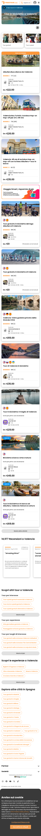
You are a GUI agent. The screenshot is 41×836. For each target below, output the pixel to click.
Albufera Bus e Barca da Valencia (17, 72)
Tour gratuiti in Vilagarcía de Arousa (16, 726)
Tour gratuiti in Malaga (11, 708)
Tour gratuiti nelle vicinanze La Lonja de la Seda (19, 647)
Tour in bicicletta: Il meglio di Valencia (20, 412)
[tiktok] (18, 781)
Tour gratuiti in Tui (30, 731)
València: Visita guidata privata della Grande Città (19, 319)
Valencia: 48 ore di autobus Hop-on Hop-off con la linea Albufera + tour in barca (19, 161)
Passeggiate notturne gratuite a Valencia (18, 629)
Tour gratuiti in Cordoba (11, 722)
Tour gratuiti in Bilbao (10, 703)
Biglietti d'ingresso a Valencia (13, 667)
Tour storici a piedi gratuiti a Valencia (16, 604)
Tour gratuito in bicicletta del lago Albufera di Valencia (18, 225)
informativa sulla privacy (20, 812)
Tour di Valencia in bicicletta (15, 366)
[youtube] (10, 781)
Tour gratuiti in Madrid (11, 694)
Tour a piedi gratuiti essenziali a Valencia (17, 599)
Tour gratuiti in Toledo (11, 717)
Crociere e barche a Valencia (13, 676)
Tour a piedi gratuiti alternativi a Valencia (18, 609)
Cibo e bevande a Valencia (12, 671)
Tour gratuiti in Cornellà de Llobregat (16, 745)
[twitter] (14, 781)
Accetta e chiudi (20, 827)
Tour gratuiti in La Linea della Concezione (17, 740)
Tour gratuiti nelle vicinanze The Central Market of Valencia (21, 643)
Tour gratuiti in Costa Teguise (13, 754)
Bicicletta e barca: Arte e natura (17, 458)
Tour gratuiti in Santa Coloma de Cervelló (17, 758)
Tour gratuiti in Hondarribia (12, 735)
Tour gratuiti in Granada (11, 713)
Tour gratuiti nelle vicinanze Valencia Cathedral (20, 638)
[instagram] (3, 781)
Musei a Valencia (32, 671)
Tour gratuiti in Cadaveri (11, 731)
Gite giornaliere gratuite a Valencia (15, 624)
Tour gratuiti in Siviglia (11, 699)
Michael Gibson (13, 467)
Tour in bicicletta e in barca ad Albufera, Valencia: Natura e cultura (19, 505)
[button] (13, 40)
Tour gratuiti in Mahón (11, 749)
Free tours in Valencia (14, 8)
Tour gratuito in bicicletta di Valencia (19, 272)
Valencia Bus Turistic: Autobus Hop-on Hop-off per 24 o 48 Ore (20, 117)
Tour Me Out (12, 421)
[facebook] (6, 781)
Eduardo (11, 235)
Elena (10, 375)
